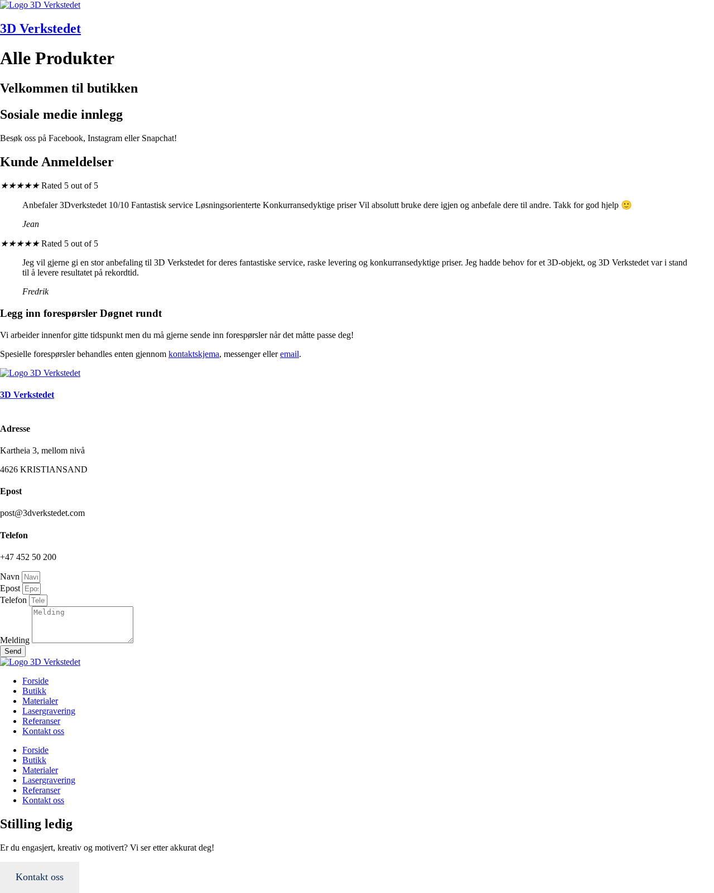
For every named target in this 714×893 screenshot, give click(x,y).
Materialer (40, 701)
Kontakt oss (43, 731)
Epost (11, 588)
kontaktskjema (193, 354)
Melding (16, 640)
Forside (35, 681)
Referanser (41, 721)
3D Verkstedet (40, 28)
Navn (11, 576)
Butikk (34, 691)
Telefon (14, 600)
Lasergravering (48, 711)
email (289, 354)
